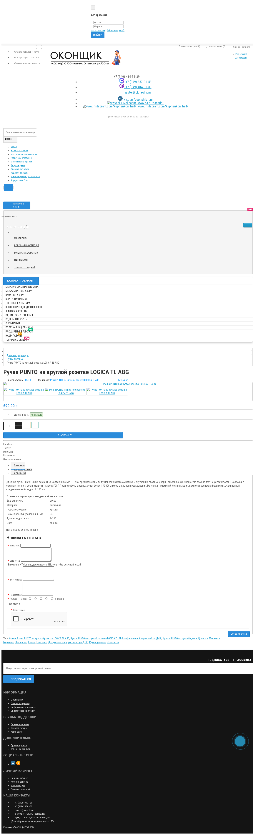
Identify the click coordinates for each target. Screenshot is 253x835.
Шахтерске (21, 642)
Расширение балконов (27, 252)
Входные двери (18, 165)
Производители (19, 745)
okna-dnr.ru (113, 642)
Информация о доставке (23, 707)
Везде (14, 147)
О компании (20, 238)
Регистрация (98, 30)
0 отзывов (123, 380)
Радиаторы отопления (21, 158)
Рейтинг (13, 599)
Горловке (8, 642)
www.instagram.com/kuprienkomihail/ (162, 106)
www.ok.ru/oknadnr (150, 103)
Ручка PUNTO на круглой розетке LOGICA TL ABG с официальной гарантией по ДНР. (116, 638)
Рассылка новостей (21, 789)
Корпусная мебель (19, 180)
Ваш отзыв (15, 561)
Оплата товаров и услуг (23, 710)
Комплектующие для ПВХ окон (25, 176)
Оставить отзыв (239, 634)
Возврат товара (19, 728)
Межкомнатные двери (21, 161)
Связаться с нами (20, 724)
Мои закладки (18, 785)
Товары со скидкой (26, 267)
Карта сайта (16, 731)
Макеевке (214, 638)
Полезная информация (26, 245)
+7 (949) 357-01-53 (138, 82)
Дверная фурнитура (20, 169)
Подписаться (21, 679)
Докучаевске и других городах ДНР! (68, 642)
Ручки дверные (97, 642)
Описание (19, 465)
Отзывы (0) (20, 472)
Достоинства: (16, 579)
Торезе (31, 642)
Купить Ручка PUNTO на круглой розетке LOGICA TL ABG (39, 638)
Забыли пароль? (115, 30)
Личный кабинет (19, 778)
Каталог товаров (20, 280)
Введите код (19, 610)
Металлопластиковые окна (24, 154)
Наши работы (22, 260)
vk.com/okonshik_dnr (138, 100)
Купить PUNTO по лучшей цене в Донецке (185, 638)
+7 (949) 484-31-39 (138, 87)
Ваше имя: (15, 545)
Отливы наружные (20, 703)
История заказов (19, 781)
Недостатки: (16, 595)
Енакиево (41, 642)
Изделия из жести (19, 173)
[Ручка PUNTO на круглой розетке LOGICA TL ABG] (128, 384)
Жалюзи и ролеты (19, 150)
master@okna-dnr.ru (136, 92)
